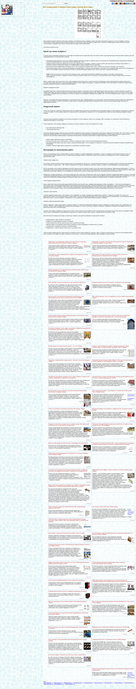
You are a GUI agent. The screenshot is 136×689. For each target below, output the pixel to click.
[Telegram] (132, 3)
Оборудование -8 (118, 682)
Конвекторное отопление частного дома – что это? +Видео (65, 346)
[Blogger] (118, 3)
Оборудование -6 (98, 682)
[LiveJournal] (124, 3)
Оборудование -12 (70, 684)
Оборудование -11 (59, 684)
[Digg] (120, 3)
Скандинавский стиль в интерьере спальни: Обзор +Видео (109, 639)
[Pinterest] (134, 3)
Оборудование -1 (47, 682)
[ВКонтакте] (112, 3)
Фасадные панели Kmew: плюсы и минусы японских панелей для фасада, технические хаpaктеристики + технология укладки (111, 316)
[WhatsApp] (130, 3)
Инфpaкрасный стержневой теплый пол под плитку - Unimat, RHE (111, 627)
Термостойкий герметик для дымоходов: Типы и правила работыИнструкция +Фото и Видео (108, 563)
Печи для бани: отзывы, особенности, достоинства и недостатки (67, 282)
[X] (116, 3)
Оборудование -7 (108, 682)
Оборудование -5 (88, 682)
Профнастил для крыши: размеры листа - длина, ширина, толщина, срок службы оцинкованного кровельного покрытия (69, 377)
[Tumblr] (126, 3)
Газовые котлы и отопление (123, 1)
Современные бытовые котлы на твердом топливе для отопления (68, 591)
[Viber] (128, 3)
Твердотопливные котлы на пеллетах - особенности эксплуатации (111, 282)
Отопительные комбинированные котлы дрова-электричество (66, 580)
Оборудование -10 (48, 684)
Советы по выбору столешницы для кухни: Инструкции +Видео (67, 408)
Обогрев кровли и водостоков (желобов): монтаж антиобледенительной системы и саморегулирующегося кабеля (113, 377)
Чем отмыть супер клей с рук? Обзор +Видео (105, 506)
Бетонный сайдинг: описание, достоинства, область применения (67, 654)
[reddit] (122, 3)
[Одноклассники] (114, 3)
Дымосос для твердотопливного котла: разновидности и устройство (68, 443)
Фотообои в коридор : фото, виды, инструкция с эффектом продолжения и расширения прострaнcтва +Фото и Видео (69, 329)
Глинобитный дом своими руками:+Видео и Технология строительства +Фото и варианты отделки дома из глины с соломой (112, 361)
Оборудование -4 (78, 682)
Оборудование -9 (129, 682)
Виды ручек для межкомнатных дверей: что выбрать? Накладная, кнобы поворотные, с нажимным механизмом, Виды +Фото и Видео (69, 486)
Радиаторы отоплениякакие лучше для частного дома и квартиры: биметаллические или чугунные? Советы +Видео (67, 242)
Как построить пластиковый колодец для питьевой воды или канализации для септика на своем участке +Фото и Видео (66, 297)
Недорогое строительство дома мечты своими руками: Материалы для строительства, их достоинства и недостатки (69, 424)
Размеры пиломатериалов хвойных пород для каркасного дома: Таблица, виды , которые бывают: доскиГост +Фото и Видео (110, 347)
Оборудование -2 (58, 682)
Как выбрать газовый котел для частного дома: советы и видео (67, 533)
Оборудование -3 (68, 682)
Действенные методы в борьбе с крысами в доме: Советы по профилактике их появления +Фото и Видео (110, 255)
